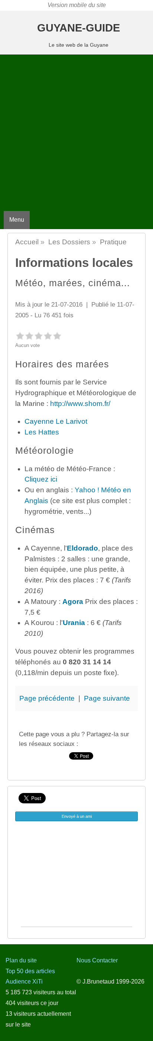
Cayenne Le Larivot (56, 421)
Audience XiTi (24, 981)
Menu (16, 220)
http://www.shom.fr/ (80, 403)
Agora (72, 601)
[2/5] (29, 335)
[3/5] (38, 335)
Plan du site (21, 960)
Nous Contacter (97, 960)
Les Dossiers (69, 242)
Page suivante (107, 698)
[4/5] (47, 335)
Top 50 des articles (30, 971)
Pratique (113, 242)
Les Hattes (42, 432)
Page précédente (47, 698)
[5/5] (57, 335)
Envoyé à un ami (77, 816)
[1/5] (20, 335)
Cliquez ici (41, 479)
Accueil (27, 242)
